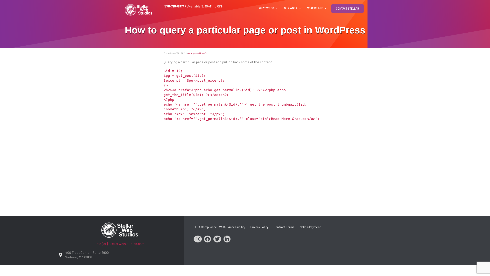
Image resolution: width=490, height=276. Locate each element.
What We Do (266, 8)
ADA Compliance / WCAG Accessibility (220, 227)
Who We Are (315, 8)
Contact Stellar (347, 8)
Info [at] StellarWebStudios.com (120, 244)
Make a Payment (310, 227)
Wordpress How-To (197, 53)
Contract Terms (284, 227)
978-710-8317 (174, 6)
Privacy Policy (259, 227)
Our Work (290, 8)
